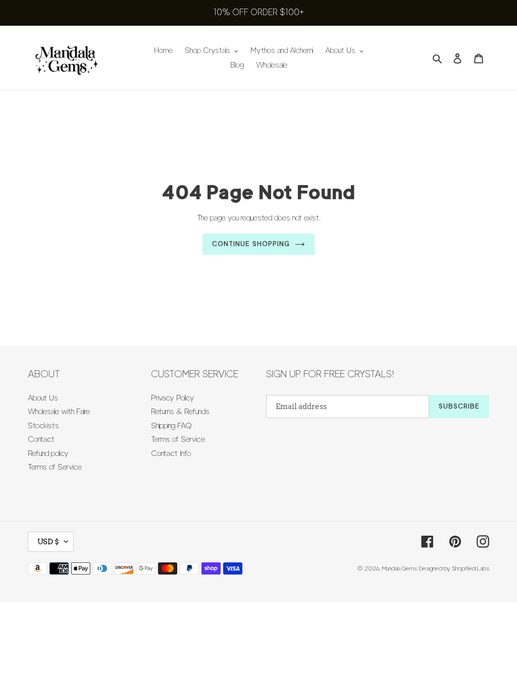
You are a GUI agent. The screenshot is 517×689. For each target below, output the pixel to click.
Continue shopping (251, 244)
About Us (43, 398)
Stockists (43, 425)
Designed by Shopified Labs (454, 568)
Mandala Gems (399, 568)
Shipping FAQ (171, 425)
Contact (41, 439)
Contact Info (171, 453)
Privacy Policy (172, 398)
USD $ (48, 541)
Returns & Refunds (180, 411)
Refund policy (48, 453)
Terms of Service (55, 467)
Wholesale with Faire (59, 411)
